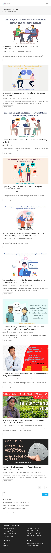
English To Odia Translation (32, 530)
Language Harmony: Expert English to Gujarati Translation (14, 507)
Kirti (5, 51)
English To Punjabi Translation (33, 528)
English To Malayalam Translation (34, 532)
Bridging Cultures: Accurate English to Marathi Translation (14, 508)
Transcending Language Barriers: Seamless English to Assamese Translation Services (24, 281)
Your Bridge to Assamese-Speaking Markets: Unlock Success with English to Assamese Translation (23, 234)
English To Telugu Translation (10, 535)
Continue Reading (8, 60)
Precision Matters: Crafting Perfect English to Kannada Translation (15, 503)
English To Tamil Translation (10, 533)
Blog (4, 543)
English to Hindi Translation (10, 528)
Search (4, 492)
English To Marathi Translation (10, 531)
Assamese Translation (12, 11)
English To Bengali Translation (10, 530)
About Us (6, 545)
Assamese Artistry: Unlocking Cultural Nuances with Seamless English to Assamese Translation (23, 328)
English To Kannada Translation (33, 535)
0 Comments (39, 425)
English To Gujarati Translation (10, 536)
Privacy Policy (6, 546)
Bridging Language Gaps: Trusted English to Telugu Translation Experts (16, 502)
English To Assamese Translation (33, 533)
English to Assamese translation (23, 51)
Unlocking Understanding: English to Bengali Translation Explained (16, 505)
